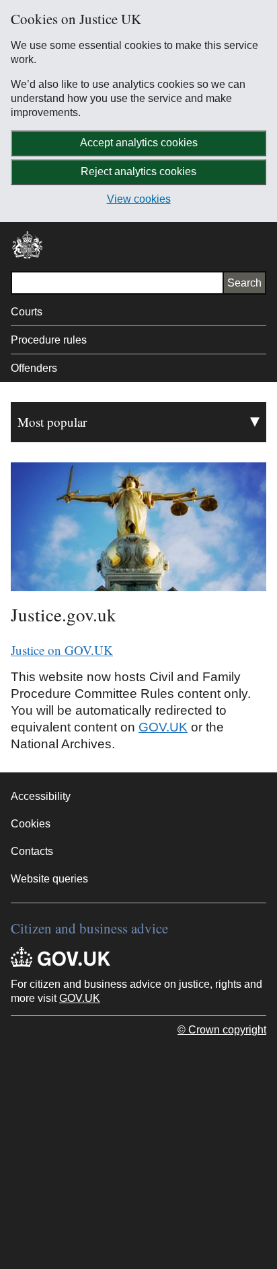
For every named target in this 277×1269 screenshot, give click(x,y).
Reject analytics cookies (138, 171)
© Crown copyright (221, 1029)
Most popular (52, 421)
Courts (26, 311)
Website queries (49, 878)
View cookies (139, 199)
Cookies (30, 823)
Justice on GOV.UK (62, 650)
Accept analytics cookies (139, 142)
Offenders (34, 368)
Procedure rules (49, 340)
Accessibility (41, 796)
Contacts (32, 851)
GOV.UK (163, 727)
